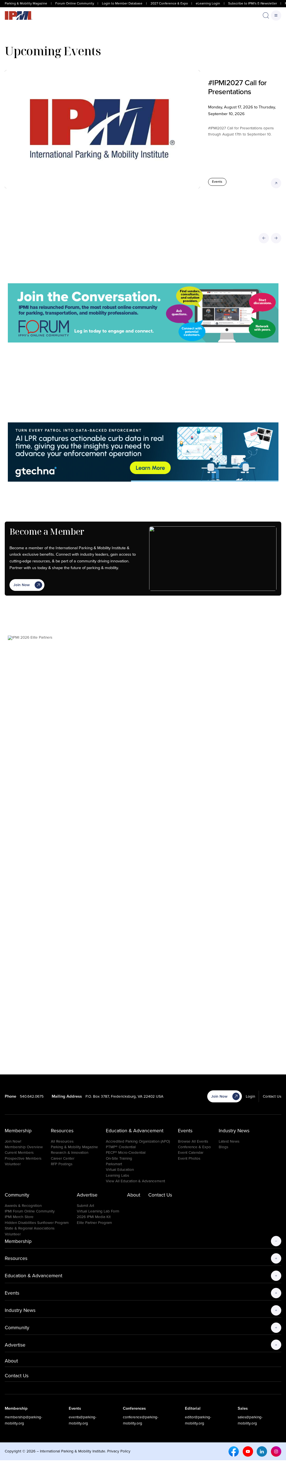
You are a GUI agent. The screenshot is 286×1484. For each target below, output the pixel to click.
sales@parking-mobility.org (250, 1420)
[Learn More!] (143, 845)
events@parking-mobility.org (82, 1420)
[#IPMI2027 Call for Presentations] (102, 129)
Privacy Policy (118, 1451)
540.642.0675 (32, 1096)
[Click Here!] (143, 452)
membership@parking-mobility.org (23, 1420)
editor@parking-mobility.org (198, 1420)
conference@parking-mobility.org (140, 1420)
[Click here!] (143, 313)
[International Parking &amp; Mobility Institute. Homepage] (18, 15)
